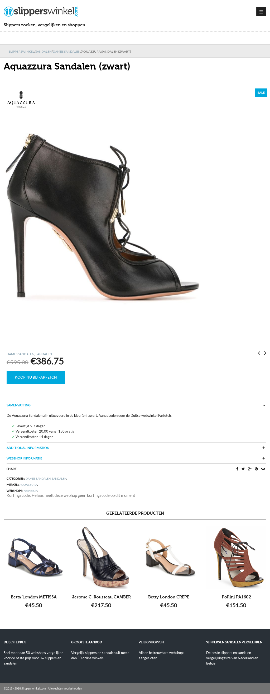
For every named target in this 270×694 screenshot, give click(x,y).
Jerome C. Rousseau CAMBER (101, 597)
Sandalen (43, 51)
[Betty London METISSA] (34, 557)
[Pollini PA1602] (236, 557)
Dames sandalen (66, 51)
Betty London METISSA (34, 597)
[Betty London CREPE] (169, 557)
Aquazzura (28, 484)
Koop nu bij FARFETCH (36, 377)
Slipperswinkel (21, 51)
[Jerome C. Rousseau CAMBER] (101, 557)
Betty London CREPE (168, 597)
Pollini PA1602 (236, 597)
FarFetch (30, 490)
